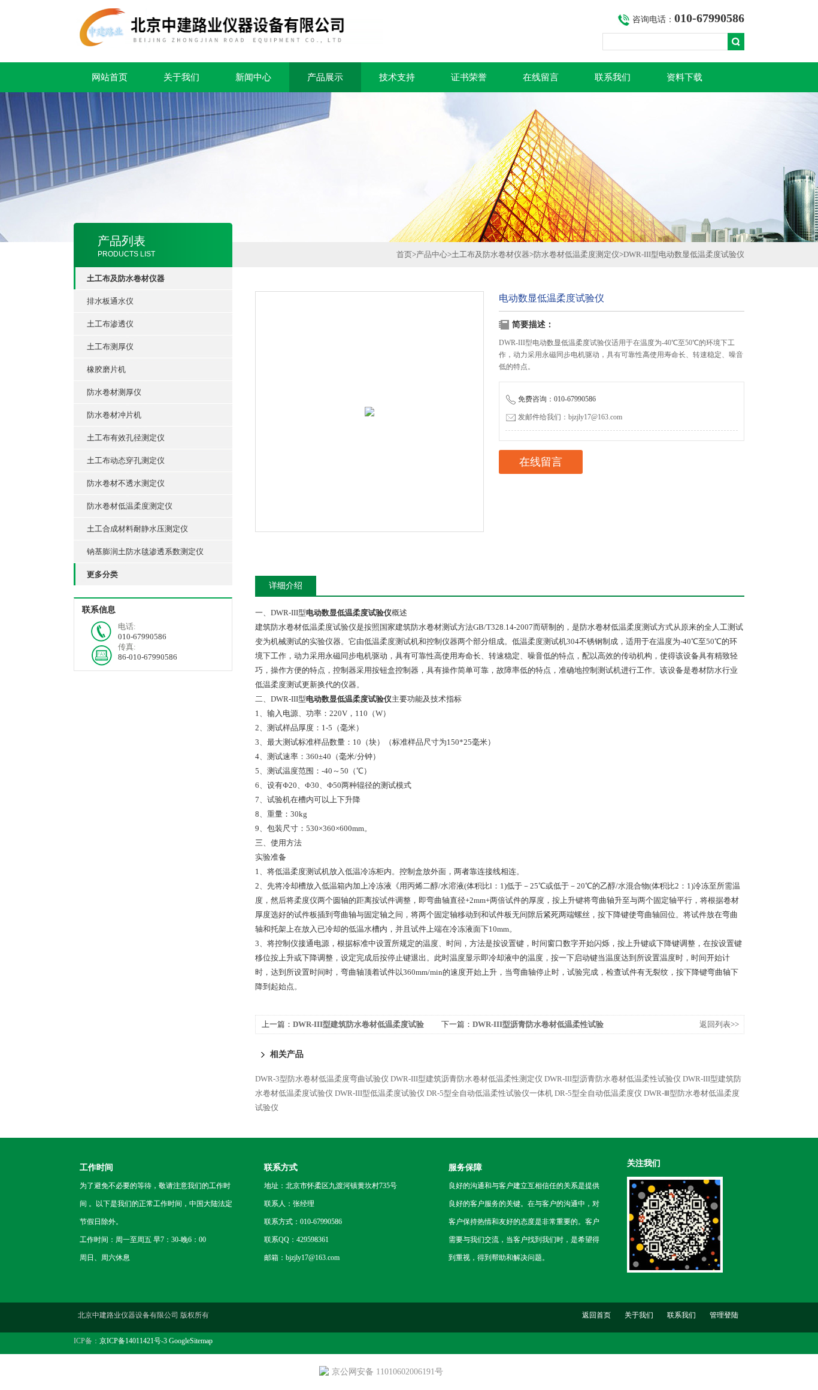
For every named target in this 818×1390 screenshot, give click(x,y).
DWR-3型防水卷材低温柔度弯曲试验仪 (322, 1078)
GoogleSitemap (191, 1341)
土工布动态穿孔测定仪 (126, 460)
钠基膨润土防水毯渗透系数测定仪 (145, 551)
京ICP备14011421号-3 (133, 1341)
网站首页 (110, 77)
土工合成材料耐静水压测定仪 (137, 528)
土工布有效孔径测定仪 (126, 437)
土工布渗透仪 (110, 323)
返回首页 (596, 1315)
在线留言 (541, 77)
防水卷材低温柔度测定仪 (129, 505)
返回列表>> (719, 1024)
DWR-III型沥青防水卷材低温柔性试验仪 (612, 1078)
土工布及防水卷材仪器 (490, 254)
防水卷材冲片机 (114, 414)
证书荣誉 (469, 77)
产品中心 (431, 254)
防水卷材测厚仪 (114, 392)
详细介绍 (285, 585)
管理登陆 (724, 1315)
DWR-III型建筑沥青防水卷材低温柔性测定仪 (466, 1078)
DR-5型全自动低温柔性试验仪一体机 (489, 1093)
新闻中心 (253, 77)
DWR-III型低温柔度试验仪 (380, 1093)
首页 (404, 254)
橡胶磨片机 (106, 369)
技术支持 (397, 77)
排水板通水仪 (110, 301)
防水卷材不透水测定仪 (126, 483)
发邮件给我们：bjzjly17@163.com (570, 417)
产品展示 (325, 77)
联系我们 (613, 77)
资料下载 (684, 77)
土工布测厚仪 (110, 346)
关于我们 (181, 77)
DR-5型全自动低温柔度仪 (598, 1093)
